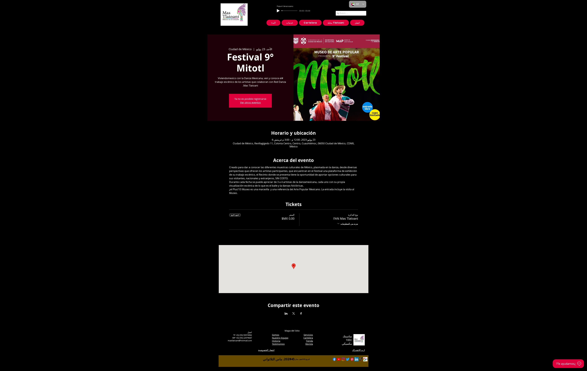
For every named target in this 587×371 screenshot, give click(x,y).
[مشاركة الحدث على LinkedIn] (286, 313)
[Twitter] (347, 359)
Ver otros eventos (250, 102)
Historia (276, 340)
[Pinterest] (352, 359)
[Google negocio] (365, 359)
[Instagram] (343, 359)
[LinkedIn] (356, 359)
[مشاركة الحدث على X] (293, 313)
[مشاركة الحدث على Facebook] (301, 313)
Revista (309, 343)
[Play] (278, 10)
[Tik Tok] (361, 359)
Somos (275, 334)
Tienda (309, 340)
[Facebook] (334, 359)
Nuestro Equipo (280, 337)
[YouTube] (339, 359)
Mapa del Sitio (292, 330)
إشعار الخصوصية (266, 350)
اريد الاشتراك (358, 350)
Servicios (308, 334)
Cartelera (308, 337)
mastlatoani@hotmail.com (240, 340)
